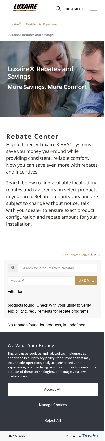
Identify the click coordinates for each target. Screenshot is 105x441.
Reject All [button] (52, 420)
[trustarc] (91, 435)
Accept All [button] (53, 389)
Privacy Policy (16, 436)
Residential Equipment (43, 24)
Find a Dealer (73, 9)
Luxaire (14, 24)
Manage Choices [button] (53, 404)
